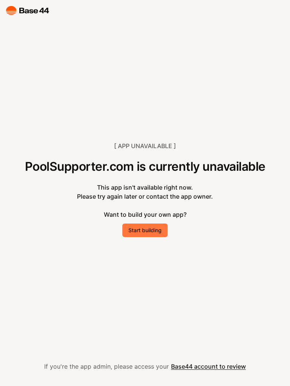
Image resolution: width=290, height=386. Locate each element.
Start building (145, 230)
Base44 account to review (208, 366)
